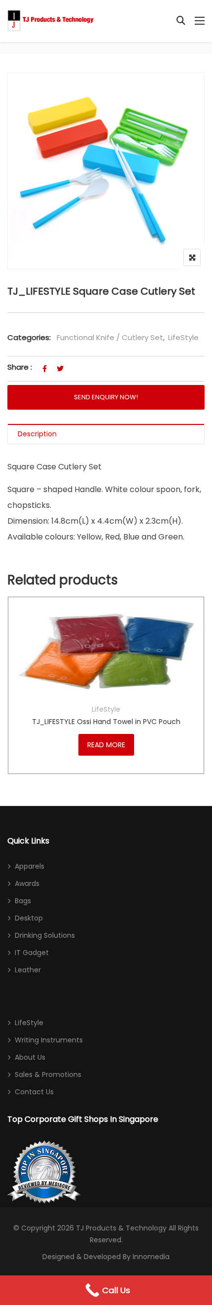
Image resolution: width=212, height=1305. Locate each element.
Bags (23, 901)
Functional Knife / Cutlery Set (110, 337)
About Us (30, 1057)
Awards (27, 883)
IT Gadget (32, 953)
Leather (28, 970)
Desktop (29, 918)
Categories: (29, 337)
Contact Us (34, 1092)
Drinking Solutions (45, 935)
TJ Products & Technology (121, 1228)
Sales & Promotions (48, 1074)
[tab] (106, 434)
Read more (106, 745)
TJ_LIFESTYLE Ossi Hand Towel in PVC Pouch (106, 722)
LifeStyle (183, 337)
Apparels (29, 866)
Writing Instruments (49, 1040)
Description (37, 434)
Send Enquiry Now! (106, 397)
